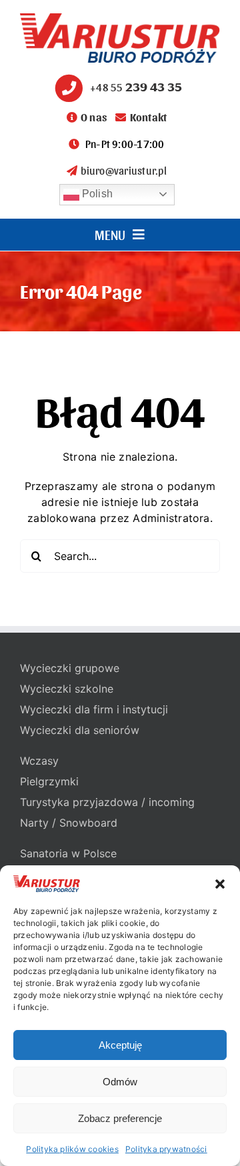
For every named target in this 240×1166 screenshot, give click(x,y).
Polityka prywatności (166, 1149)
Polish (96, 193)
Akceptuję (120, 1045)
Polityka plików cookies (72, 1149)
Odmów (120, 1081)
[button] (220, 884)
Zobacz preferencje (120, 1118)
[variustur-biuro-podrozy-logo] (120, 18)
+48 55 (136, 87)
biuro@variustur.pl (123, 170)
